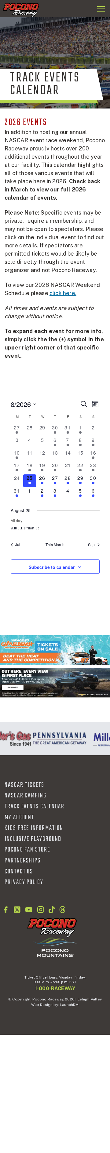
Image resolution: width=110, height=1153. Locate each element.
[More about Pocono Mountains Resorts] (55, 947)
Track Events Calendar (34, 806)
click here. (63, 293)
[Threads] (62, 909)
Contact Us (19, 871)
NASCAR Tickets (24, 785)
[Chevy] (55, 682)
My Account (19, 817)
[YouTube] (28, 909)
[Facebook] (5, 909)
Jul (17, 544)
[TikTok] (52, 909)
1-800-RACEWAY (55, 988)
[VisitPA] (58, 738)
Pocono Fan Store (27, 850)
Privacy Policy (24, 882)
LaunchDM (69, 1005)
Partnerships (23, 860)
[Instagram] (40, 909)
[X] (17, 909)
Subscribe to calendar (52, 567)
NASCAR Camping (25, 795)
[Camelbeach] (55, 650)
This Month (55, 544)
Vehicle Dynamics (25, 528)
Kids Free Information (34, 828)
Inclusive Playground (33, 839)
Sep (91, 544)
